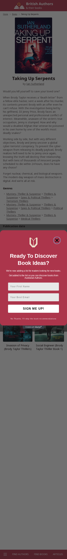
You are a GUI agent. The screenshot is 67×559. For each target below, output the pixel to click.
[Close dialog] (57, 240)
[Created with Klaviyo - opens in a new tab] (33, 327)
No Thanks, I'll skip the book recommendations (33, 319)
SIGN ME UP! (33, 308)
